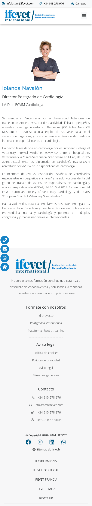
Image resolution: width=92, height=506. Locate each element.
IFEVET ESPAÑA (46, 461)
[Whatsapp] (63, 442)
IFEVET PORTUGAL (46, 470)
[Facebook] (28, 442)
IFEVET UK (46, 498)
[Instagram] (40, 442)
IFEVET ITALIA (46, 489)
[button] (84, 15)
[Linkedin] (52, 442)
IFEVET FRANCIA (46, 479)
